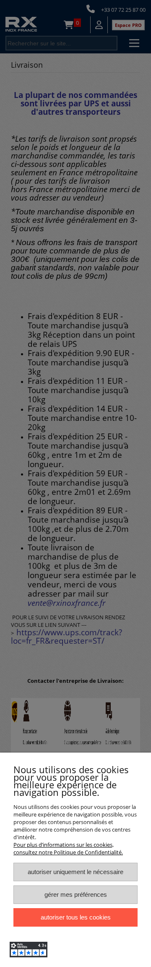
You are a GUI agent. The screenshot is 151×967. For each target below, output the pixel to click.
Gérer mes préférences (75, 894)
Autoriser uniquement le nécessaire (75, 871)
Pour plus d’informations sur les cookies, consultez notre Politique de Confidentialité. (68, 848)
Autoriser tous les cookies (76, 917)
